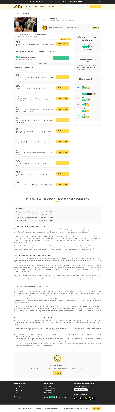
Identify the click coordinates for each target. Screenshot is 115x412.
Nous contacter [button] (18, 402)
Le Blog (16, 388)
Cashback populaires (49, 390)
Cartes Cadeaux (48, 392)
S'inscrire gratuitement (61, 58)
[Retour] (15, 13)
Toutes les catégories (49, 388)
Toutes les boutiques (49, 386)
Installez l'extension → (80, 389)
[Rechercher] (66, 6)
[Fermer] (99, 2)
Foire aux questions (19, 399)
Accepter (96, 408)
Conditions (43, 63)
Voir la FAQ (57, 373)
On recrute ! (17, 392)
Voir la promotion (63, 43)
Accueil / (19, 13)
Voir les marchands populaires (87, 123)
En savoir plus (95, 27)
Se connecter (95, 7)
